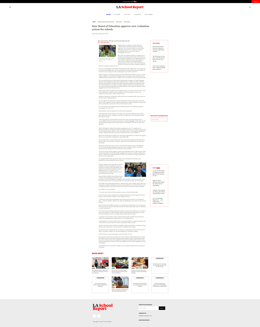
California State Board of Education (106, 22)
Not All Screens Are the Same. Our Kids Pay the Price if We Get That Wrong (159, 59)
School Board (137, 14)
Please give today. (104, 42)
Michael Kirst (119, 22)
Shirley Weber (127, 22)
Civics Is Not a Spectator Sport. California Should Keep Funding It (159, 67)
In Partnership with (128, 1)
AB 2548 (132, 121)
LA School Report (130, 6)
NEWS (94, 21)
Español (256, 1)
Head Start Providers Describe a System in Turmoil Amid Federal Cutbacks (158, 49)
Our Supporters (144, 320)
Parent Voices (127, 14)
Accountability (117, 14)
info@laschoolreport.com (145, 315)
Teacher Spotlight (149, 14)
